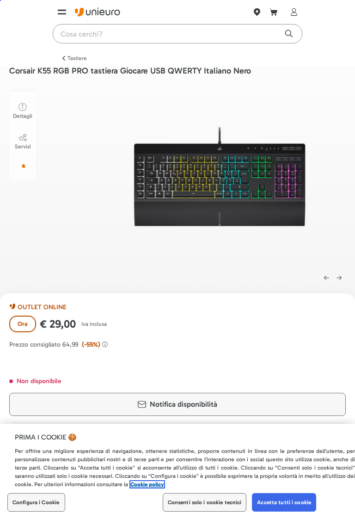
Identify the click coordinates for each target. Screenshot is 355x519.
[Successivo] (339, 277)
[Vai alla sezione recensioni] (22, 166)
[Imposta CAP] (257, 12)
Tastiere (77, 58)
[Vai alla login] (292, 12)
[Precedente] (326, 277)
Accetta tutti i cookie (284, 502)
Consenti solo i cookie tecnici (205, 502)
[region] (177, 471)
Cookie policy (147, 484)
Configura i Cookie (35, 502)
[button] (220, 178)
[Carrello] (273, 12)
